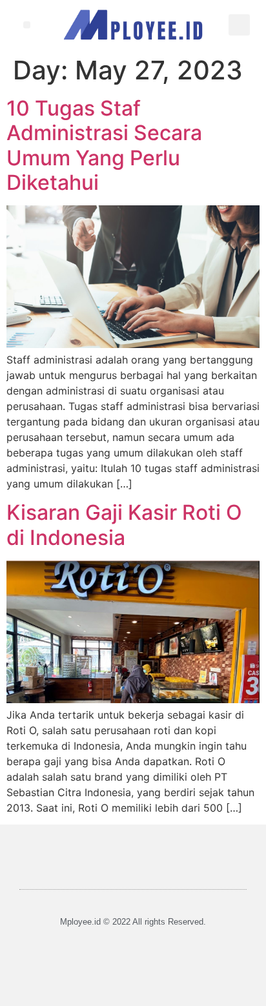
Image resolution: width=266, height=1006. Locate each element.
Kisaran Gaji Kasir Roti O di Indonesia (124, 524)
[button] (26, 24)
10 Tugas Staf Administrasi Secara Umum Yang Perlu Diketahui (104, 145)
